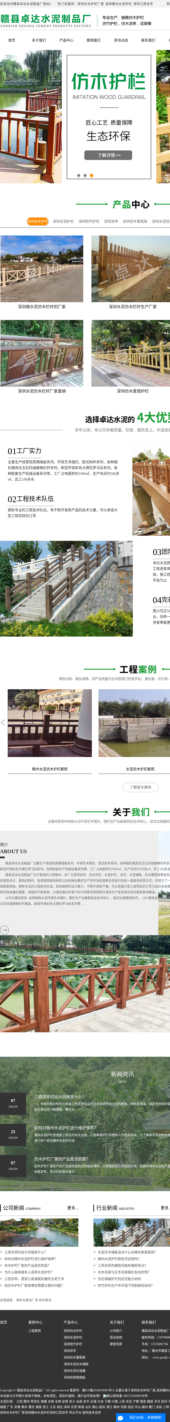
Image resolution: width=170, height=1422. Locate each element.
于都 (107, 1401)
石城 (93, 1401)
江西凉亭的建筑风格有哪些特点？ (123, 1265)
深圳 (67, 1407)
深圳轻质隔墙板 (74, 1377)
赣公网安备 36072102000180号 (127, 1396)
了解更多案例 (140, 787)
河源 (123, 1407)
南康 (44, 1401)
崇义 (72, 1401)
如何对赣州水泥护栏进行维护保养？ (31, 1259)
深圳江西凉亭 (143, 4)
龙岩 (159, 1407)
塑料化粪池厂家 (27, 1300)
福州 (145, 1407)
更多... (73, 1208)
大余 (100, 1401)
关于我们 (39, 40)
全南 (58, 1401)
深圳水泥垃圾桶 (74, 1370)
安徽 (17, 1407)
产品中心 (66, 40)
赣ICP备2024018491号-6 (98, 1390)
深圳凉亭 (111, 221)
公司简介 (116, 1330)
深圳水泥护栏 (63, 221)
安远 (129, 1401)
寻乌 (157, 1401)
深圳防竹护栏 (89, 221)
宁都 (136, 1401)
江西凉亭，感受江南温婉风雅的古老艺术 (34, 1279)
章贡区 (35, 1401)
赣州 (26, 1401)
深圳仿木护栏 (37, 221)
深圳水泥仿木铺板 (76, 1364)
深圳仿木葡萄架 (135, 221)
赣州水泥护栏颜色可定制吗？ (119, 1259)
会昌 (79, 1401)
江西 (19, 1401)
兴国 (115, 1401)
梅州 (116, 1407)
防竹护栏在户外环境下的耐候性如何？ (126, 1285)
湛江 (109, 1407)
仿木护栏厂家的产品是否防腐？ (27, 1265)
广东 (10, 1407)
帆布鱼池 (45, 1300)
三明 (166, 1407)
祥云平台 (75, 1412)
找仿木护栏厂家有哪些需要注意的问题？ (34, 1285)
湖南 (38, 1407)
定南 (65, 1401)
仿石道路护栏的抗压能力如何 (119, 1279)
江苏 (53, 1407)
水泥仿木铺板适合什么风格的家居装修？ (128, 1252)
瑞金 (143, 1401)
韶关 (102, 1407)
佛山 (95, 1407)
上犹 (122, 1401)
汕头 (88, 1407)
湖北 (60, 1407)
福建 (3, 1407)
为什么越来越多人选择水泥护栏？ (29, 1272)
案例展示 (94, 40)
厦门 (152, 1407)
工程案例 (34, 1330)
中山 (138, 1407)
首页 (11, 40)
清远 (131, 1407)
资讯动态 (121, 40)
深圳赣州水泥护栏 (118, 4)
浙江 (45, 1407)
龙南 (51, 1401)
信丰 (86, 1401)
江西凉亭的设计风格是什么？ (26, 1252)
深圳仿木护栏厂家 (90, 4)
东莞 (74, 1407)
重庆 (24, 1407)
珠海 (81, 1407)
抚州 (164, 1401)
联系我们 (148, 40)
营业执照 (116, 1337)
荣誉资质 (116, 1344)
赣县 (150, 1401)
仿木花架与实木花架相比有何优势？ (124, 1272)
